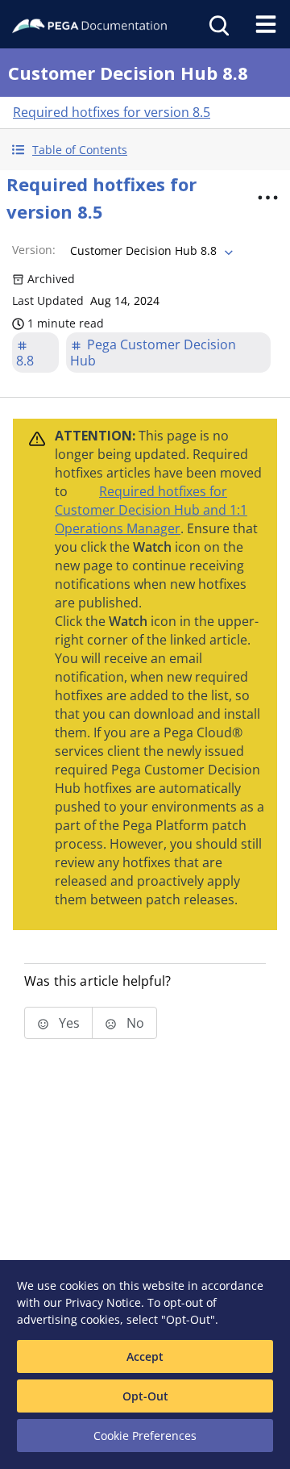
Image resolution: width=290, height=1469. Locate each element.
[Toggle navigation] (266, 24)
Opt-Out (145, 1396)
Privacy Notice (103, 1302)
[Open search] (217, 24)
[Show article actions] (267, 198)
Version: (34, 249)
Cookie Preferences (145, 1435)
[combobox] (150, 251)
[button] (145, 149)
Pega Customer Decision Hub (153, 352)
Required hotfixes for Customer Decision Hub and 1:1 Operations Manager (151, 509)
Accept (145, 1356)
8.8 (25, 360)
